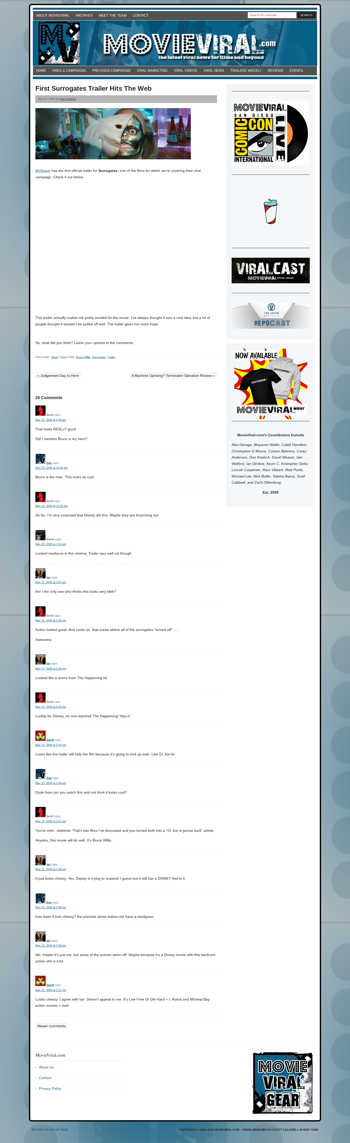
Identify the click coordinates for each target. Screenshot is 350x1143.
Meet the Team (113, 15)
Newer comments (51, 1026)
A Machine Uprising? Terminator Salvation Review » (173, 375)
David (50, 739)
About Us (46, 1067)
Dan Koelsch (68, 98)
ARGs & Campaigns (69, 70)
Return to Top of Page (50, 1129)
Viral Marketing (152, 70)
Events (296, 70)
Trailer (111, 357)
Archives (84, 15)
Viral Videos (185, 70)
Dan (49, 462)
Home (41, 70)
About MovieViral (52, 15)
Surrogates (99, 357)
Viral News (213, 70)
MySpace (42, 171)
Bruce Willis (83, 357)
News (54, 357)
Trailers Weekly (246, 70)
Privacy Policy (50, 1088)
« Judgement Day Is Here (58, 375)
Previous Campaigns (111, 70)
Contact (140, 15)
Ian (48, 577)
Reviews (275, 70)
